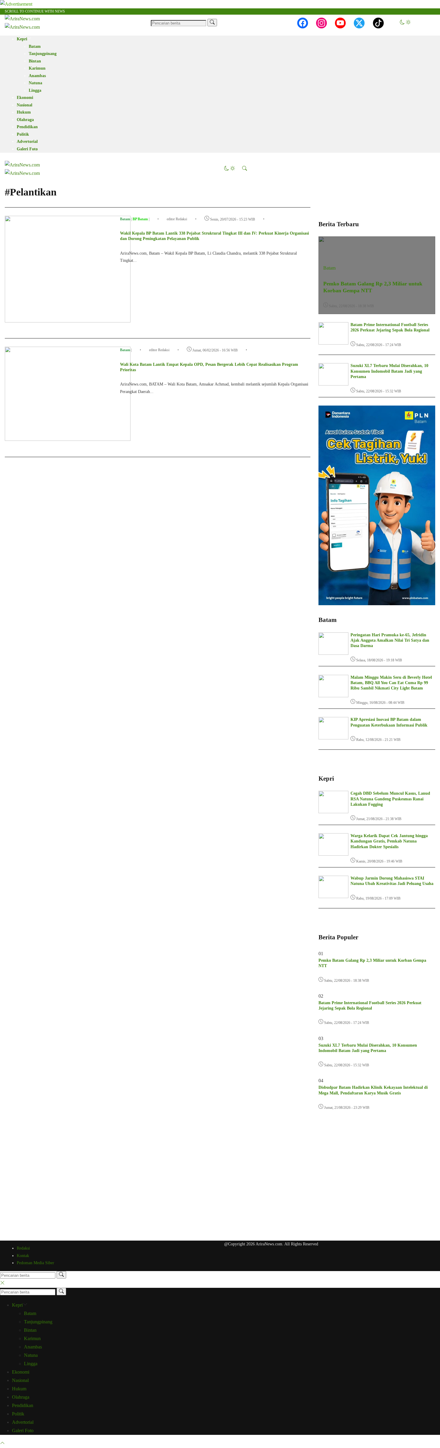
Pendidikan (27, 127)
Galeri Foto (27, 149)
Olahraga (25, 119)
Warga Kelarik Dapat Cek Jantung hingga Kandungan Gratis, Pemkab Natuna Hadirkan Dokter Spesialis (389, 841)
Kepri (22, 39)
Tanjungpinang (43, 53)
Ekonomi (25, 97)
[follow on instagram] (321, 23)
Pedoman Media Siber (35, 1263)
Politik (23, 134)
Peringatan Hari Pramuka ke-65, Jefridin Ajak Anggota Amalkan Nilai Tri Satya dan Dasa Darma (390, 640)
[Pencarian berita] (212, 22)
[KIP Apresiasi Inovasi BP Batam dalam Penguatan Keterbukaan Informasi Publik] (333, 737)
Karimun (37, 68)
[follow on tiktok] (378, 23)
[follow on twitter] (359, 23)
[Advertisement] (376, 1177)
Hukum (24, 112)
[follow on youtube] (340, 23)
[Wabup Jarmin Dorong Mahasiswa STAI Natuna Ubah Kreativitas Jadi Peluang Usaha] (333, 896)
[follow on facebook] (302, 23)
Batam (35, 46)
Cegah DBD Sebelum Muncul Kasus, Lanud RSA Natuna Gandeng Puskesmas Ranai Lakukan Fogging (390, 798)
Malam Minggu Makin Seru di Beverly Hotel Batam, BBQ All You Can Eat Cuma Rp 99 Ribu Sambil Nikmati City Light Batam (391, 682)
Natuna (35, 83)
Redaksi (23, 1248)
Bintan (35, 61)
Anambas (37, 76)
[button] (405, 22)
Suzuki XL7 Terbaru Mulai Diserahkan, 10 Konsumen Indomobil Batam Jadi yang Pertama (389, 371)
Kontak (23, 1255)
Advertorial (27, 141)
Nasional (24, 105)
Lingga (35, 90)
